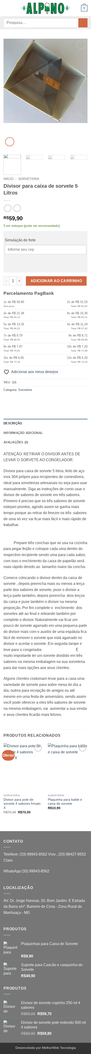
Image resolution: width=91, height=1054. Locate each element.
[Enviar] (83, 22)
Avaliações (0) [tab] (16, 442)
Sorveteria (28, 179)
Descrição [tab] (13, 423)
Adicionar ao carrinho (56, 281)
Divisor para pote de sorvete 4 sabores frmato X (22, 804)
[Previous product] (17, 208)
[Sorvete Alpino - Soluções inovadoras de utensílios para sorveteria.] (45, 8)
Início (9, 179)
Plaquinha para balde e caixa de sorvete (65, 802)
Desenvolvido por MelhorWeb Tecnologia (45, 1048)
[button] (6, 8)
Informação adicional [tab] (23, 433)
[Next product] (7, 208)
